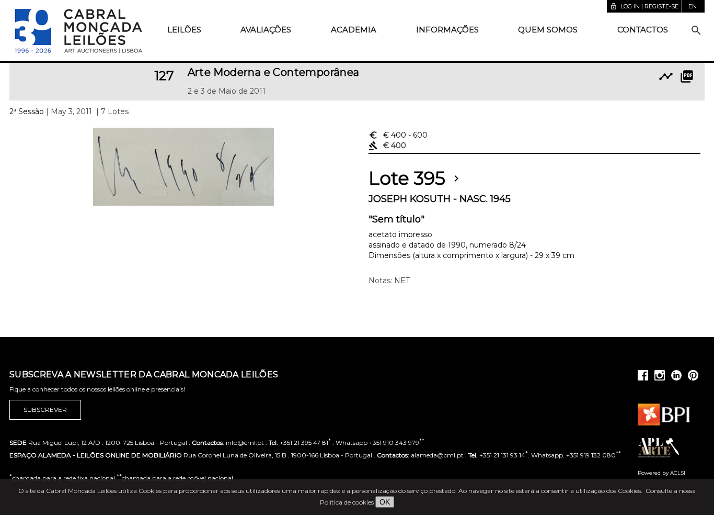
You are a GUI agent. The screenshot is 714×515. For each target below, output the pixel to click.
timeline (666, 76)
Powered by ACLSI (661, 472)
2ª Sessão (26, 111)
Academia (353, 30)
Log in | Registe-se (644, 6)
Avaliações (265, 30)
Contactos (642, 30)
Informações (447, 30)
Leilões (184, 30)
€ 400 (398, 135)
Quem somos (548, 30)
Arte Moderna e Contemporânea (274, 72)
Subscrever (45, 409)
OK (384, 502)
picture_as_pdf (687, 76)
